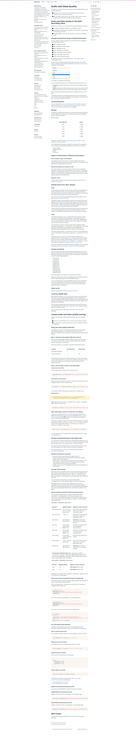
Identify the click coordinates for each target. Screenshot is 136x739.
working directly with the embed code (72, 242)
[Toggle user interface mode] (101, 2)
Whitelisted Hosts (37, 85)
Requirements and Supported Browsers (40, 20)
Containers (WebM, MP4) (96, 27)
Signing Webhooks (38, 114)
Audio (52, 216)
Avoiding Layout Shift (38, 22)
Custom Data (36, 126)
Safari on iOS (94, 25)
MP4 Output (36, 77)
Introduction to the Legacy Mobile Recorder (41, 53)
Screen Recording (37, 44)
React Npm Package (38, 137)
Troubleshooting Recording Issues (41, 43)
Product (43, 1)
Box (35, 106)
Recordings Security (38, 89)
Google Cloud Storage (38, 102)
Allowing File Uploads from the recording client (40, 32)
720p (60, 341)
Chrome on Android (95, 24)
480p (58, 341)
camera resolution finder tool (61, 198)
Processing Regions (38, 78)
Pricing (47, 1)
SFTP (35, 103)
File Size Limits (37, 40)
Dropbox (36, 107)
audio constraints (60, 442)
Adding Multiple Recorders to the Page (42, 13)
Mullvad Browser (80, 173)
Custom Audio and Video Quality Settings (95, 30)
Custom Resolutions (95, 15)
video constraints (69, 442)
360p (55, 341)
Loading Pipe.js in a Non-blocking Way (41, 10)
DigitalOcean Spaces (38, 100)
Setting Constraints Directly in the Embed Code (95, 36)
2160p (71, 341)
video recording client (66, 104)
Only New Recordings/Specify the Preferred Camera (41, 62)
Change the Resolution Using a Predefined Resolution (96, 12)
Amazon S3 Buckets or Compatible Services (41, 97)
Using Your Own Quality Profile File (96, 33)
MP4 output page (77, 309)
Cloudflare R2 (37, 99)
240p (52, 341)
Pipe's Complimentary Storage (40, 94)
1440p (66, 341)
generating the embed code (80, 63)
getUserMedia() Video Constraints (60, 683)
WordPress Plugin (37, 136)
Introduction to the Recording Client (41, 27)
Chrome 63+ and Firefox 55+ (68, 221)
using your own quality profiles (61, 206)
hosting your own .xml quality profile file (63, 105)
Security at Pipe (37, 88)
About (52, 1)
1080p (63, 341)
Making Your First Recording (40, 7)
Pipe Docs (37, 2)
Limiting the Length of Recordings (41, 38)
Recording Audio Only (38, 67)
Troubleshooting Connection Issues (41, 41)
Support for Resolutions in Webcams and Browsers (96, 19)
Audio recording (37, 46)
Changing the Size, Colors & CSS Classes (40, 29)
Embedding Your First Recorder (40, 9)
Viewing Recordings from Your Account (40, 17)
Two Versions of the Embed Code (41, 12)
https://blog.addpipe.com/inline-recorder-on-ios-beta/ (65, 290)
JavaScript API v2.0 (37, 121)
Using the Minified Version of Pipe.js (41, 15)
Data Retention (37, 86)
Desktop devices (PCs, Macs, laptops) (96, 22)
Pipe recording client (62, 236)
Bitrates (93, 16)
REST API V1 (36, 131)
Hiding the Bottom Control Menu (40, 37)
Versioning (36, 47)
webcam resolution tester (57, 181)
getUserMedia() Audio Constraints (60, 682)
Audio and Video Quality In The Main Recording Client (96, 9)
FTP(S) (35, 105)
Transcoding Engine (38, 80)
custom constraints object (63, 483)
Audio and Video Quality (39, 34)
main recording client (62, 13)
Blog (56, 1)
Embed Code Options (38, 35)
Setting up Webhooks (38, 113)
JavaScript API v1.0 (37, 119)
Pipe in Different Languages (39, 72)
